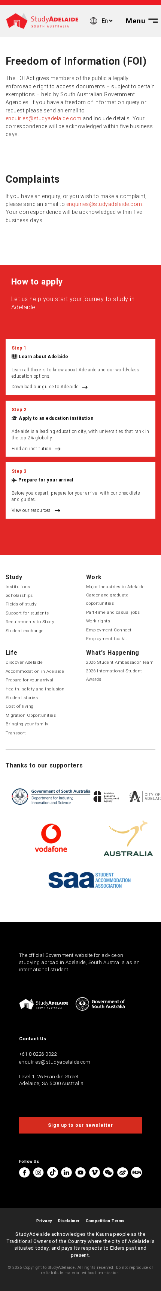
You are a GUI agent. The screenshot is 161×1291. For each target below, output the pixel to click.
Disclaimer (69, 1220)
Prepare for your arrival (45, 480)
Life (12, 652)
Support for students (27, 613)
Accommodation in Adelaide (35, 671)
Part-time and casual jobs (113, 612)
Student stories (22, 697)
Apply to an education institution (56, 418)
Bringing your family (27, 723)
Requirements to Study (30, 621)
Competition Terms (105, 1220)
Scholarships (19, 595)
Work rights (98, 621)
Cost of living (20, 706)
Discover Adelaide (24, 662)
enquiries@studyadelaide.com (44, 118)
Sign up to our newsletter (80, 1125)
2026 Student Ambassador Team (120, 662)
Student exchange (25, 630)
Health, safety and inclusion (35, 689)
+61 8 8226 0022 (38, 1054)
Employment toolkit (106, 638)
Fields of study (21, 604)
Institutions (18, 586)
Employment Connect (109, 630)
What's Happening (112, 652)
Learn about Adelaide (43, 356)
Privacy (44, 1220)
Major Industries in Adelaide (115, 586)
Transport (16, 733)
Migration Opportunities (31, 715)
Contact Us (32, 1038)
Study (14, 577)
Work (94, 577)
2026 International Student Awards (114, 675)
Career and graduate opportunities (107, 599)
